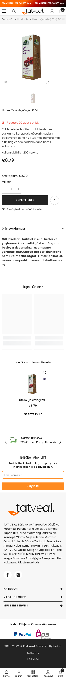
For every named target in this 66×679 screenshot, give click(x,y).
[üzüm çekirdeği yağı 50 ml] (33, 383)
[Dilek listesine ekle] (54, 200)
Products (22, 19)
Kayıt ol (33, 486)
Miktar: (6, 182)
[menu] (4, 11)
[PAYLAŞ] (61, 200)
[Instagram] (18, 575)
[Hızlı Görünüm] (44, 379)
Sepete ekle (25, 200)
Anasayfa (7, 19)
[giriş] (52, 11)
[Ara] (14, 11)
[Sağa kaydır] (60, 442)
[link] (17, 338)
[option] (33, 55)
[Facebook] (8, 575)
